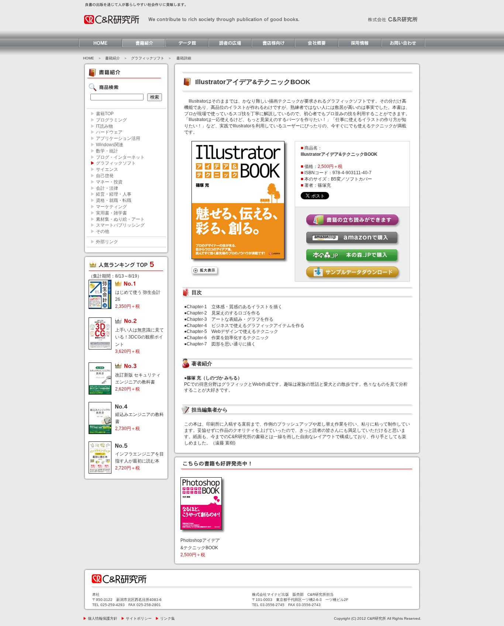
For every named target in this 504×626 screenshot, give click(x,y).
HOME (88, 58)
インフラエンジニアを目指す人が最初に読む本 (139, 461)
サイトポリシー (136, 618)
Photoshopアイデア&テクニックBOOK (200, 547)
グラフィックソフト (147, 58)
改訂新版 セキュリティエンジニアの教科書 (137, 382)
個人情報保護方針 (100, 618)
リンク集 (165, 618)
